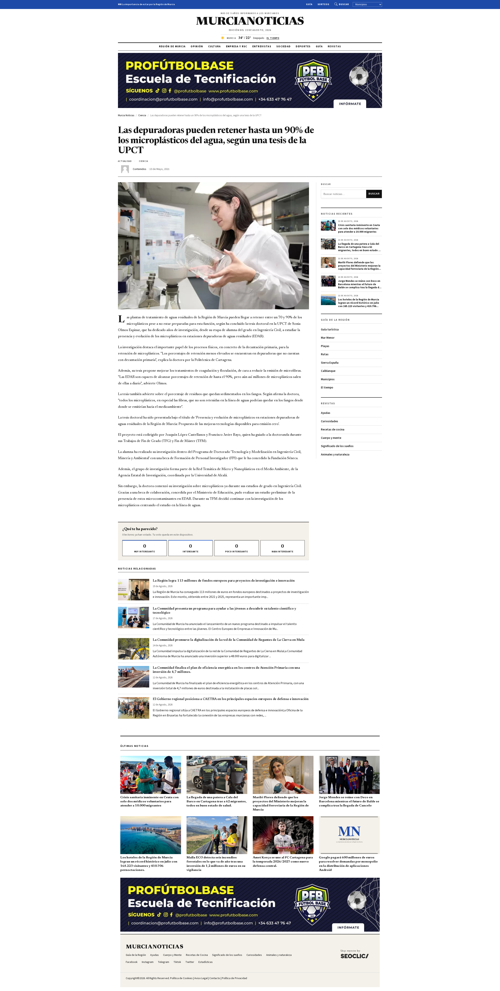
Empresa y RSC (236, 46)
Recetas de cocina (332, 430)
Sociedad (283, 46)
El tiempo (327, 388)
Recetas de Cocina (197, 955)
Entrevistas (261, 46)
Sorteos (323, 4)
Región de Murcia (172, 46)
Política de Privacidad (234, 978)
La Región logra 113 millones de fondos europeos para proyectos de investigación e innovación (224, 580)
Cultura (214, 46)
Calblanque (328, 371)
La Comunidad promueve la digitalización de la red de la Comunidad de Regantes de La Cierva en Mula (228, 640)
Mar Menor (328, 338)
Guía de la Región (136, 955)
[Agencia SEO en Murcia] (355, 954)
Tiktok (177, 962)
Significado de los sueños (337, 446)
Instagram (148, 962)
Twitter (189, 962)
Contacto (214, 978)
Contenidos (139, 169)
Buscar (344, 4)
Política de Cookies (181, 978)
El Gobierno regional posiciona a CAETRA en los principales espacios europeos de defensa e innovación (231, 699)
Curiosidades (329, 421)
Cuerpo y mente (331, 438)
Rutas (325, 354)
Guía (309, 4)
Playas (325, 346)
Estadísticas (205, 962)
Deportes (303, 46)
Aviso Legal (201, 978)
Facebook (132, 962)
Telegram (163, 962)
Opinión (197, 46)
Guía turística (330, 330)
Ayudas (325, 413)
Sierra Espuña (329, 363)
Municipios (328, 379)
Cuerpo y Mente (172, 955)
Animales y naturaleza (335, 455)
